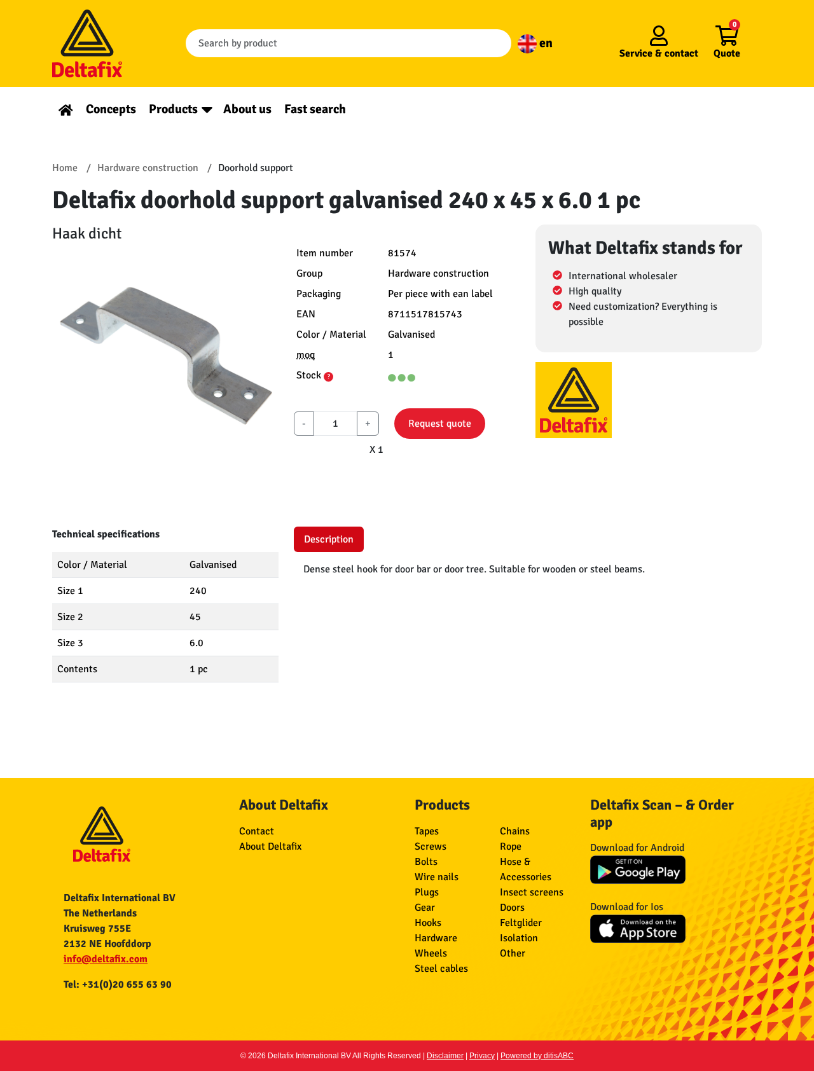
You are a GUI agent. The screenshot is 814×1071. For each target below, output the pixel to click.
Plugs (427, 892)
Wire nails (437, 877)
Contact (256, 831)
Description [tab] (329, 539)
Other (512, 953)
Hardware (436, 938)
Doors (512, 907)
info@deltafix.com (106, 959)
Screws (430, 846)
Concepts (111, 109)
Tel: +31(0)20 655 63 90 (118, 984)
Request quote (439, 423)
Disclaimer (445, 1055)
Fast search (315, 109)
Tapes (427, 831)
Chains (515, 831)
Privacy (482, 1055)
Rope (510, 846)
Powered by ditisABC (537, 1055)
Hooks (428, 922)
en (545, 43)
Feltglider (521, 922)
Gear (425, 907)
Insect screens (531, 892)
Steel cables (441, 968)
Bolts (426, 861)
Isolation (519, 938)
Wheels (431, 953)
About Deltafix (270, 846)
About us (247, 109)
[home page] (66, 109)
